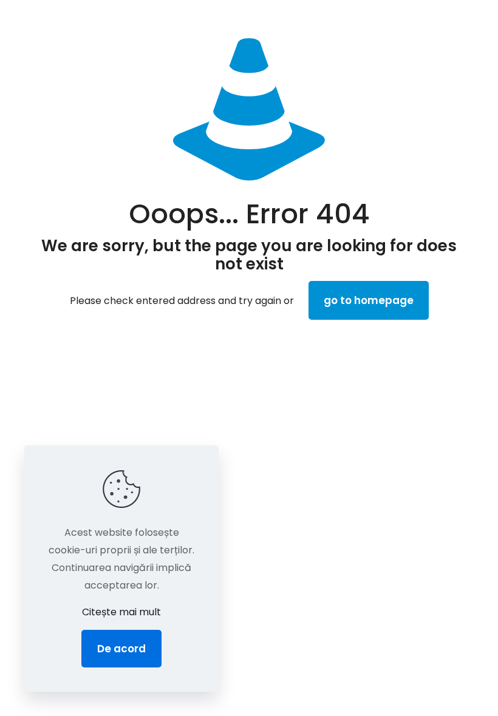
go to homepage (369, 300)
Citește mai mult (121, 612)
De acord (121, 648)
